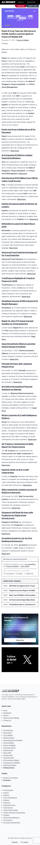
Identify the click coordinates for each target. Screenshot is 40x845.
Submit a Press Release (11, 718)
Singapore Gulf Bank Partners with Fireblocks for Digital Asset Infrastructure (17, 515)
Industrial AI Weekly (9, 765)
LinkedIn (14, 842)
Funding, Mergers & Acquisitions (14, 812)
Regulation (31, 2)
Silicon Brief (7, 753)
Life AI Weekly (8, 735)
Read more (15, 151)
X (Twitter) (24, 842)
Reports (6, 715)
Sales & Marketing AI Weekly (13, 740)
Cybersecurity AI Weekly (11, 763)
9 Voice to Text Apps (10, 778)
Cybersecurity (8, 807)
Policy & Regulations (10, 797)
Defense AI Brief (8, 738)
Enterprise (6, 802)
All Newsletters (9, 768)
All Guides (7, 780)
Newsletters (7, 713)
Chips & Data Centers (10, 810)
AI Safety (6, 815)
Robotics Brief (8, 750)
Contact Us (7, 720)
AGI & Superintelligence (11, 817)
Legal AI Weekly (8, 743)
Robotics (6, 795)
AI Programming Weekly (11, 760)
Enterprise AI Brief (9, 748)
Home (5, 710)
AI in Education (8, 730)
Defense (6, 800)
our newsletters (30, 564)
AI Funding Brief (8, 758)
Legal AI (21, 2)
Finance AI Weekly (23, 40)
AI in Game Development (11, 822)
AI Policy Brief (8, 755)
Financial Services (9, 805)
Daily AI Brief (25, 566)
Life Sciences (7, 820)
